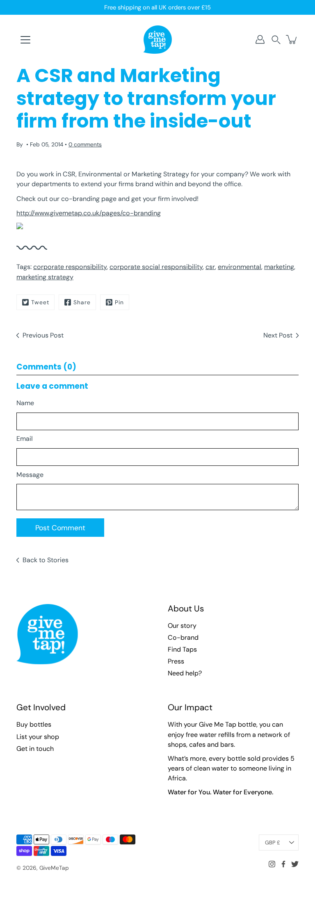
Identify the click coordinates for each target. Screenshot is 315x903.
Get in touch (35, 748)
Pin (119, 302)
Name (25, 403)
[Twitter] (295, 864)
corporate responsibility (70, 266)
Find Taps (182, 649)
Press (176, 661)
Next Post (277, 335)
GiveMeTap (54, 867)
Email (24, 438)
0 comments (85, 144)
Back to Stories (45, 560)
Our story (182, 625)
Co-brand (183, 637)
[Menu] (25, 39)
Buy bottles (33, 724)
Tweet (40, 302)
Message (29, 474)
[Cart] (292, 39)
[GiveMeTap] (157, 39)
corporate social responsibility (156, 266)
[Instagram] (272, 864)
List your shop (37, 736)
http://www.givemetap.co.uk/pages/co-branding (88, 213)
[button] (276, 39)
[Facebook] (283, 864)
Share (82, 302)
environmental (239, 266)
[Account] (260, 39)
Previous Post (43, 335)
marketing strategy (44, 277)
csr (210, 266)
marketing (279, 266)
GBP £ (272, 842)
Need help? (185, 673)
